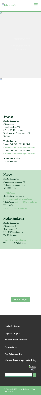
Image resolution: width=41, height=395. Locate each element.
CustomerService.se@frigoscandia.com (19, 147)
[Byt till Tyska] (33, 370)
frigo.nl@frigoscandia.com (14, 240)
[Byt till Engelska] (32, 366)
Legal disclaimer (24, 389)
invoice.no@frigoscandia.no (15, 208)
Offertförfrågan (20, 299)
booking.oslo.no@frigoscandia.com (18, 199)
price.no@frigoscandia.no (26, 202)
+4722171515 (9, 193)
